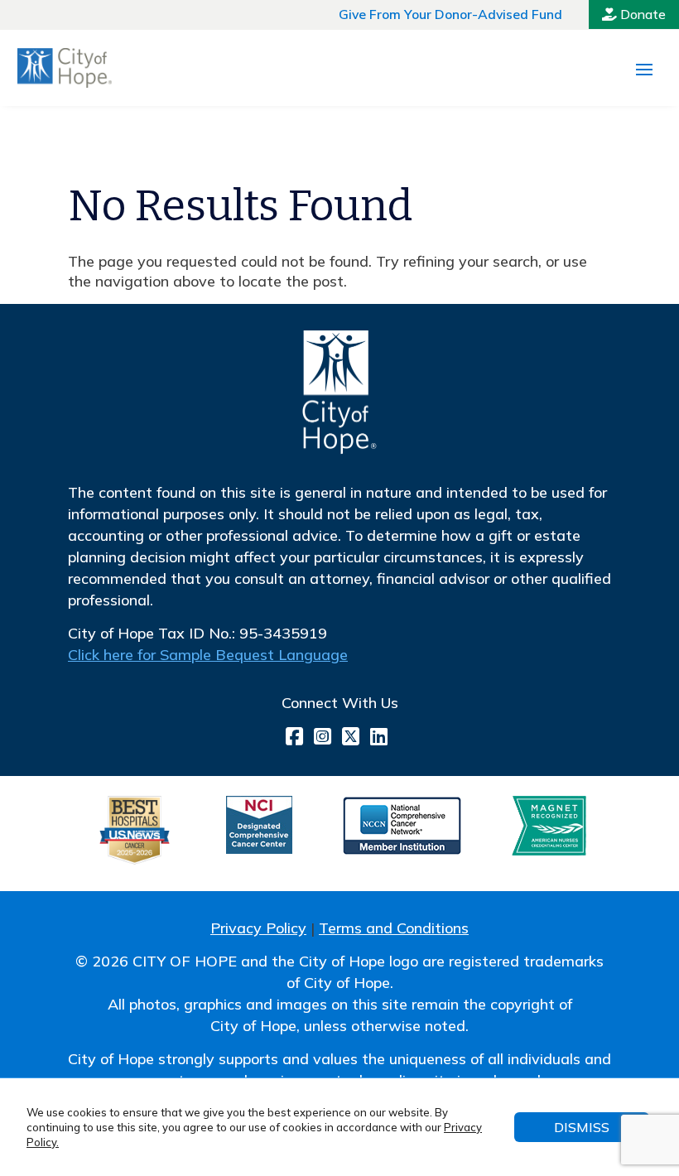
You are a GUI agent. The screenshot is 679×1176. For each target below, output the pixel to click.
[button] (644, 68)
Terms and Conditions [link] (394, 927)
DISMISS (581, 1127)
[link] (64, 68)
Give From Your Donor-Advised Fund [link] (450, 14)
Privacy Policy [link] (258, 927)
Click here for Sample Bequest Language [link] (208, 654)
